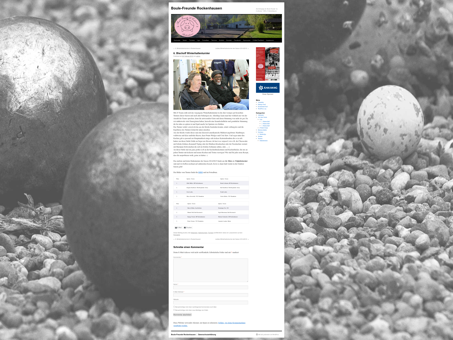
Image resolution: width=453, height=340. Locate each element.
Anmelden (261, 102)
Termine (214, 40)
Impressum (270, 40)
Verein (185, 40)
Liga (198, 40)
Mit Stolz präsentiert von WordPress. (268, 334)
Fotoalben (205, 40)
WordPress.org (262, 109)
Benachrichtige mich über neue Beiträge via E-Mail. (191, 310)
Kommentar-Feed (263, 106)
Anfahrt (221, 40)
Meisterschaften (262, 130)
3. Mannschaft (266, 126)
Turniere (192, 40)
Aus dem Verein (262, 117)
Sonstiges (260, 132)
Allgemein (194, 233)
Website (176, 299)
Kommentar (177, 257)
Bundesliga (263, 134)
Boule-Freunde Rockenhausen (196, 8)
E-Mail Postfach (258, 40)
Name (175, 284)
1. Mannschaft (266, 121)
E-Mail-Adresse (178, 292)
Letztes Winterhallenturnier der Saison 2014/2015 (232, 48)
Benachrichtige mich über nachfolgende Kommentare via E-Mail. (196, 307)
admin (198, 56)
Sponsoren (246, 40)
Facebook (237, 40)
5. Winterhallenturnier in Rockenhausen (187, 48)
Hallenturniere (202, 233)
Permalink (176, 235)
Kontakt (229, 40)
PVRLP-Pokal (264, 128)
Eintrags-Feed (262, 104)
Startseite (177, 40)
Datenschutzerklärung (207, 334)
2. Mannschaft (266, 123)
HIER (200, 172)
